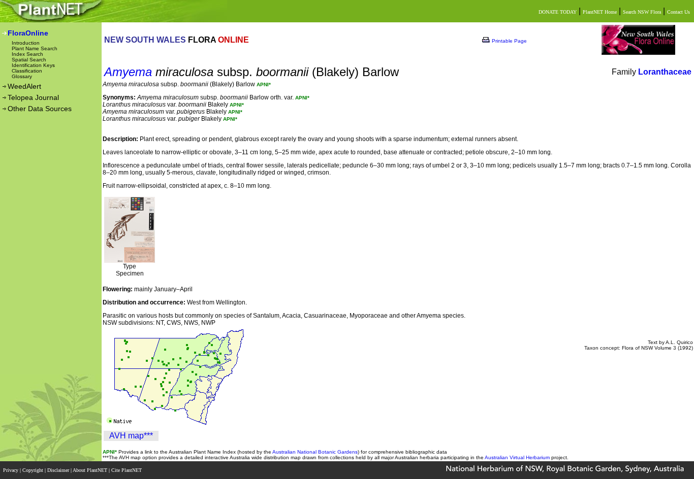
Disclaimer (59, 470)
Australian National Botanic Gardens (315, 452)
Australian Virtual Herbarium (517, 457)
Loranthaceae (664, 71)
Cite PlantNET (127, 470)
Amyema (128, 72)
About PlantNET (91, 470)
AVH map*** (131, 435)
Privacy (11, 470)
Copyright (33, 470)
